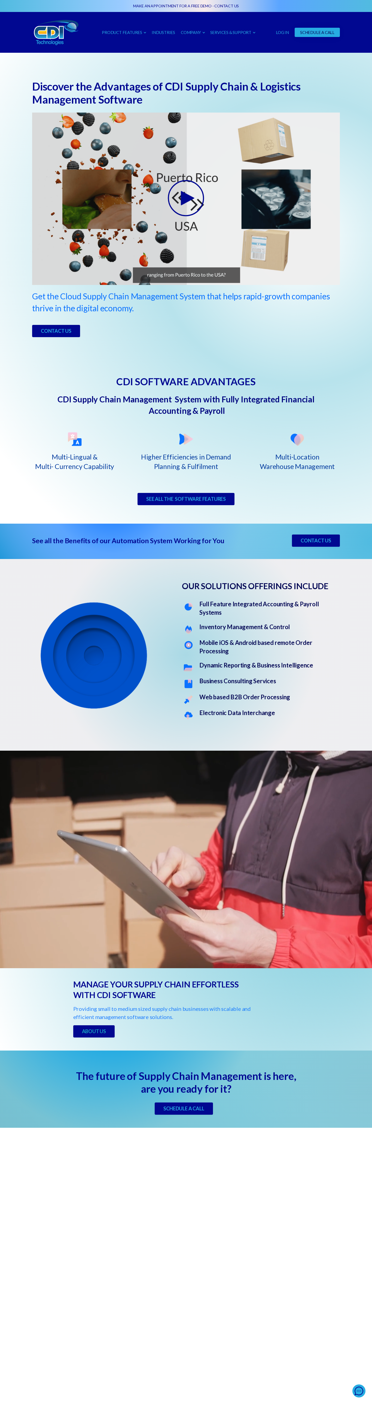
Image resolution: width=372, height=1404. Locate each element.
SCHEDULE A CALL (317, 32)
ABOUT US (94, 1031)
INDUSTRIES (163, 32)
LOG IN (282, 32)
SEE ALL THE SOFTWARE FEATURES (186, 499)
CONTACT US (226, 6)
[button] (124, 32)
